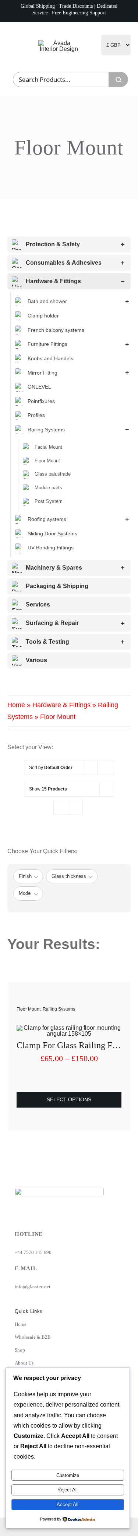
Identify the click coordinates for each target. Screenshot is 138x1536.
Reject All (67, 1489)
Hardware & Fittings (61, 705)
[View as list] (75, 807)
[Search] (118, 79)
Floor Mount (28, 1009)
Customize (67, 1475)
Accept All (67, 1504)
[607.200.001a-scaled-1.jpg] (69, 1028)
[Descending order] (107, 767)
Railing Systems (59, 1009)
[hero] (58, 43)
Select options (69, 1099)
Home (16, 705)
